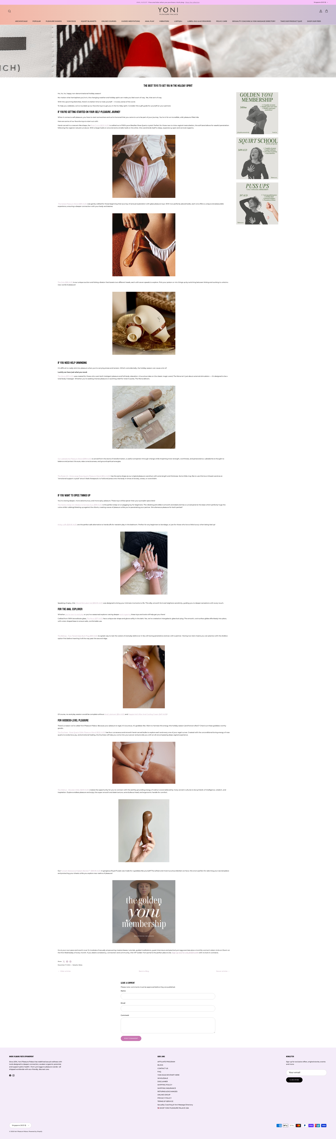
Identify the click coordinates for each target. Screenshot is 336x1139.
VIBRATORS (164, 21)
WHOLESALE (163, 1078)
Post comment (131, 1038)
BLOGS (160, 1065)
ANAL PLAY (149, 21)
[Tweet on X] (64, 962)
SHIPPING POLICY (165, 1085)
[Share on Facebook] (67, 962)
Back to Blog (144, 971)
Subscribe (294, 1080)
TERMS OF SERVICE (165, 1101)
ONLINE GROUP (164, 1095)
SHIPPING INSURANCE (167, 1088)
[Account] (320, 11)
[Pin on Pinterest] (70, 962)
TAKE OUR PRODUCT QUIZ (291, 21)
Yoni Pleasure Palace (21, 1131)
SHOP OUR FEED (314, 21)
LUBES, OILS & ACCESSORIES (199, 21)
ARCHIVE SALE (21, 21)
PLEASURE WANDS (54, 21)
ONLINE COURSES (108, 21)
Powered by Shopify (35, 1131)
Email (123, 1003)
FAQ (159, 1072)
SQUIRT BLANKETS (88, 21)
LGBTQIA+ (178, 21)
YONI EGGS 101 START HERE (168, 1075)
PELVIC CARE (221, 21)
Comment (125, 1015)
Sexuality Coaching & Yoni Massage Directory (175, 1105)
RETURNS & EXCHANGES (167, 1091)
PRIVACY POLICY (165, 1098)
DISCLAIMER (163, 1081)
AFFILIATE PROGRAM (166, 1062)
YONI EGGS (71, 21)
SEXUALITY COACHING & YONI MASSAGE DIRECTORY (253, 21)
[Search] (9, 11)
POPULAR (37, 21)
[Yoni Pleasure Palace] (168, 11)
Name (123, 991)
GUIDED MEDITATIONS (130, 21)
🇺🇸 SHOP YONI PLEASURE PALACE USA (173, 1108)
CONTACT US (163, 1068)
